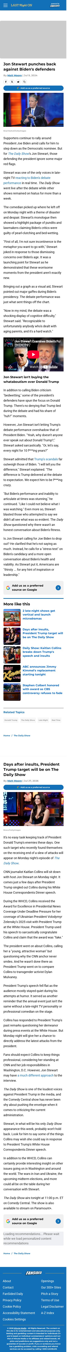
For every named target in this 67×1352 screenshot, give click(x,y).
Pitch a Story (49, 1294)
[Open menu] (5, 5)
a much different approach (36, 1075)
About (7, 1281)
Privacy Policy (12, 1300)
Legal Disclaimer (52, 1306)
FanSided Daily (13, 1294)
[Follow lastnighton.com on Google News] (58, 587)
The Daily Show (28, 720)
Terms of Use (50, 1300)
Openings (47, 1281)
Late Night (43, 720)
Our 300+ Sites (51, 1287)
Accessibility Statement (19, 1313)
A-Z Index (47, 1313)
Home (6, 735)
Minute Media (20, 1328)
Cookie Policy (12, 1306)
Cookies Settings (14, 1319)
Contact (8, 1287)
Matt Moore (14, 75)
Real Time (56, 720)
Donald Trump (10, 720)
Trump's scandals (46, 459)
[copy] (24, 81)
